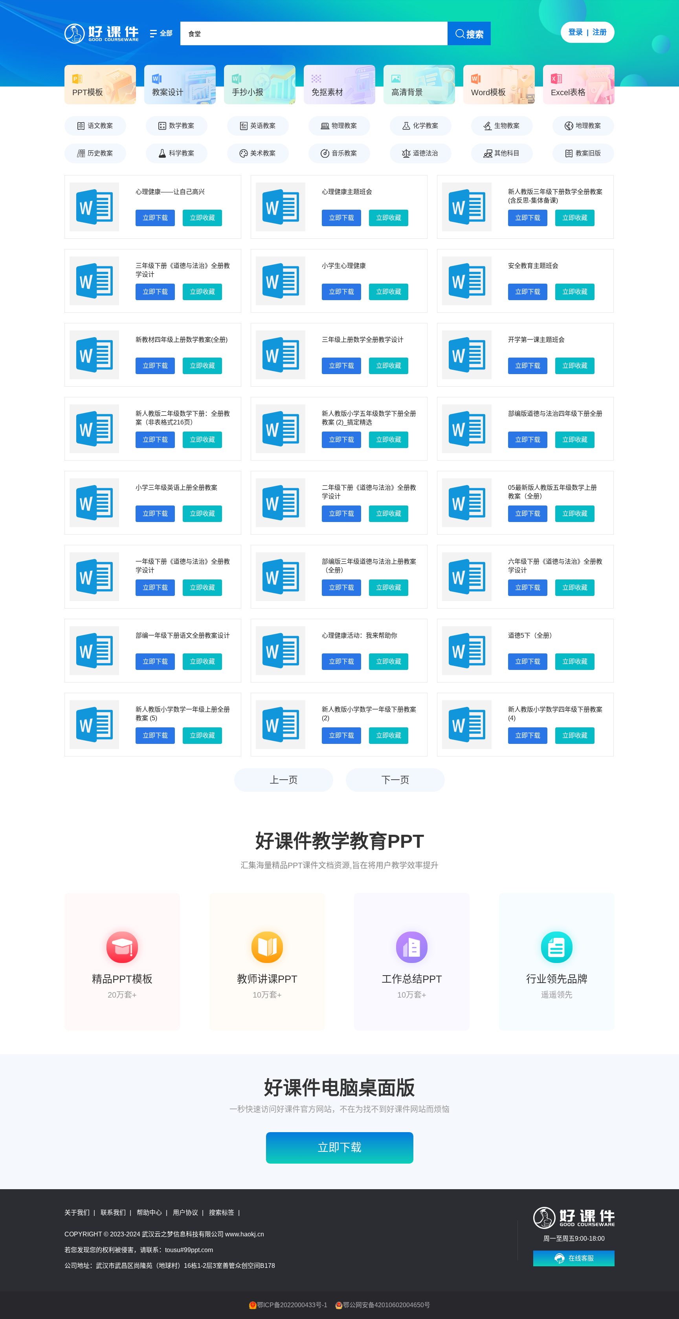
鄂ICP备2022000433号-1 (292, 1305)
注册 (600, 32)
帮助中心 (149, 1212)
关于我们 (77, 1212)
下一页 (395, 780)
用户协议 (185, 1212)
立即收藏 (202, 217)
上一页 (284, 780)
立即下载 (155, 217)
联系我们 (113, 1212)
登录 (576, 32)
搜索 (475, 34)
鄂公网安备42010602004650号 (386, 1305)
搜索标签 (221, 1212)
